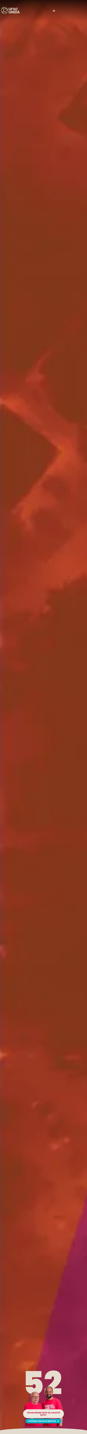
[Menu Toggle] (54, 11)
